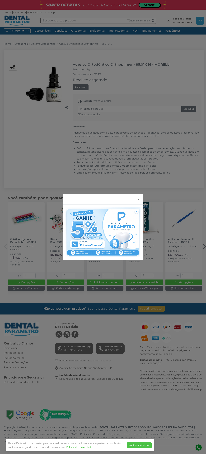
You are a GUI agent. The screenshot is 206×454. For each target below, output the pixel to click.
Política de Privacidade (79, 447)
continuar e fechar (139, 445)
